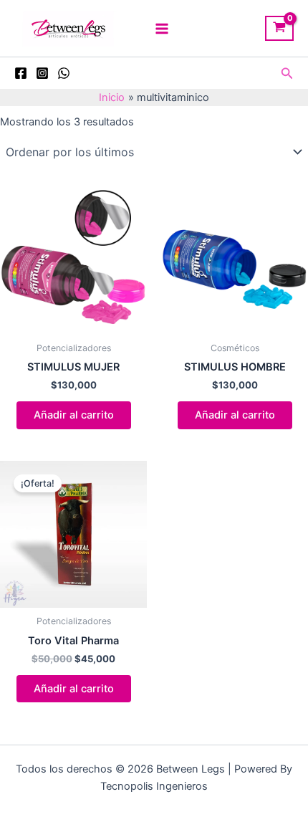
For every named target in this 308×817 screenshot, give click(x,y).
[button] (287, 73)
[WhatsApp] (63, 73)
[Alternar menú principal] (162, 28)
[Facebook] (20, 73)
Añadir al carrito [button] (74, 414)
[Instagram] (42, 73)
